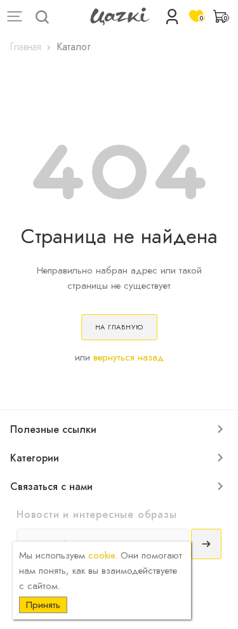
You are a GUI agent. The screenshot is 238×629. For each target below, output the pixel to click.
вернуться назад (128, 357)
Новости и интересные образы (97, 514)
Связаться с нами (51, 486)
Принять (43, 605)
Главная (25, 47)
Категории (34, 458)
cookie (101, 555)
